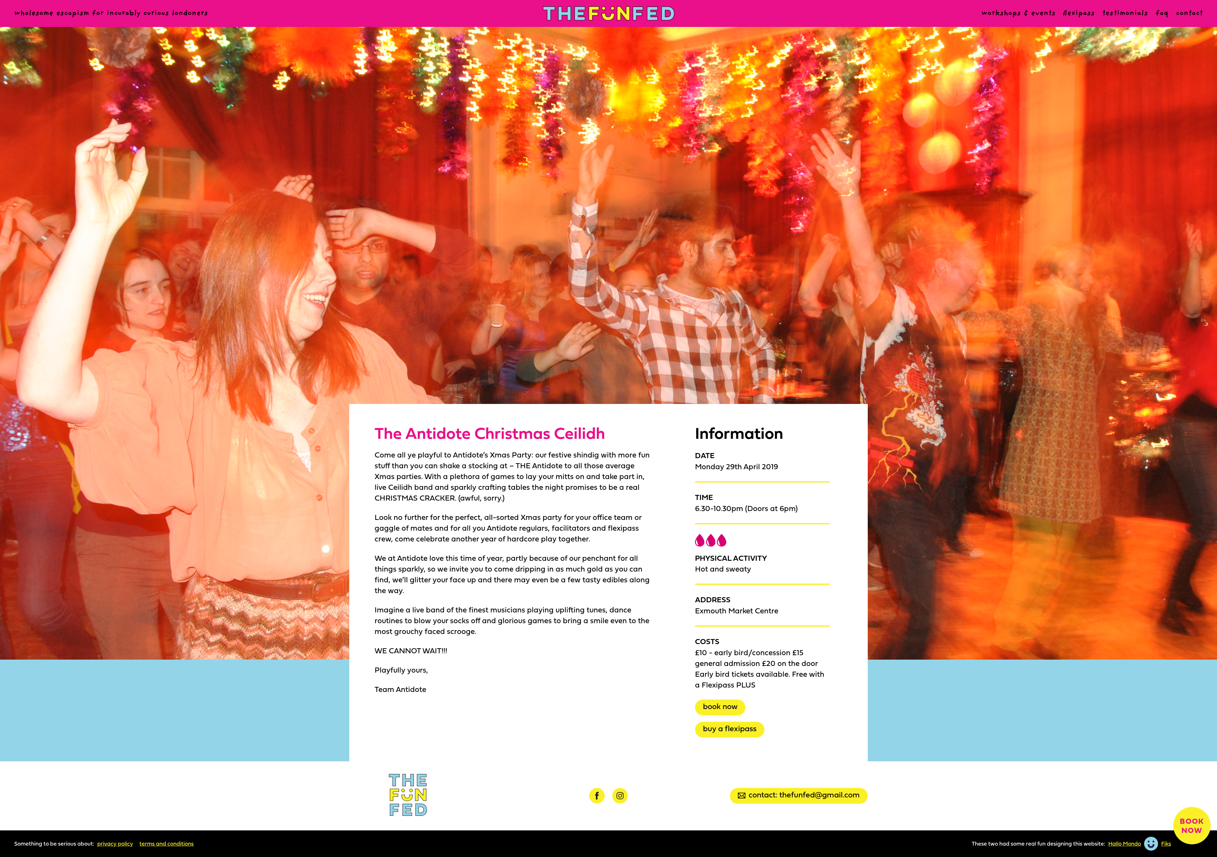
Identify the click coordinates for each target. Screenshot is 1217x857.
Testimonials (1125, 13)
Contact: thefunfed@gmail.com (804, 794)
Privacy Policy (115, 844)
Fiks (1166, 844)
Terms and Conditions (166, 844)
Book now (720, 706)
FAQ (1162, 13)
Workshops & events (1018, 13)
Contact (1189, 13)
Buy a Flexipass (730, 728)
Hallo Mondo (1124, 844)
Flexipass (1079, 13)
